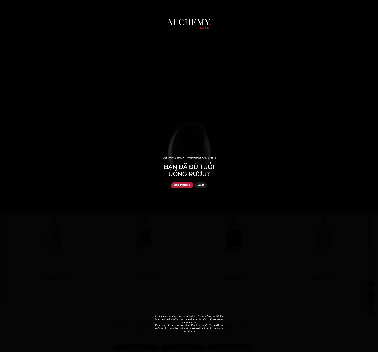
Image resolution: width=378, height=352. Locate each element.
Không (201, 185)
